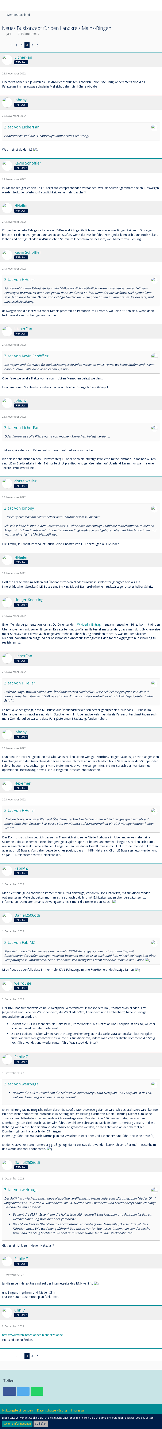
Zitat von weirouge (21, 1083)
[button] (5, 5)
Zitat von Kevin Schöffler (26, 355)
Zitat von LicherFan (21, 127)
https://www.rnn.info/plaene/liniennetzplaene (32, 1335)
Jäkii (9, 34)
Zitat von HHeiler (19, 279)
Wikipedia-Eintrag (89, 624)
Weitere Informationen (17, 1423)
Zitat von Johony (19, 508)
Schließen (40, 1423)
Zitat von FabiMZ (19, 942)
